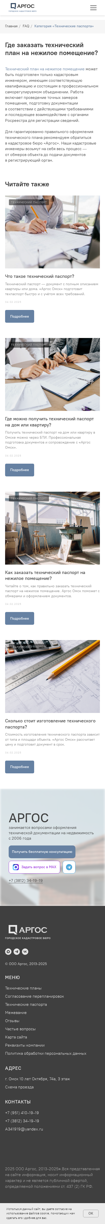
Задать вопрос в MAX (38, 867)
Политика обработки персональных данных (45, 1053)
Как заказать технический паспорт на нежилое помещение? (45, 575)
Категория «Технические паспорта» (64, 26)
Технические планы (23, 988)
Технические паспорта (26, 1004)
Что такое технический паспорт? (39, 276)
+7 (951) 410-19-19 (22, 1112)
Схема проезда (19, 1087)
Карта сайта (16, 1037)
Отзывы (12, 1020)
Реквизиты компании (25, 1045)
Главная (11, 26)
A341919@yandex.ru (24, 1129)
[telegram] (17, 951)
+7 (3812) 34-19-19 (26, 880)
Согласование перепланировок (34, 996)
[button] (42, 851)
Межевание (16, 1012)
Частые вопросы (20, 1028)
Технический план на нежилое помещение (45, 69)
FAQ (26, 26)
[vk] (25, 951)
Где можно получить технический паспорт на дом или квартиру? (49, 421)
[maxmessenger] (8, 951)
